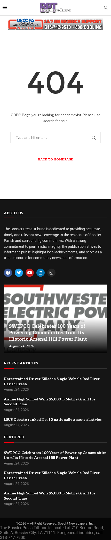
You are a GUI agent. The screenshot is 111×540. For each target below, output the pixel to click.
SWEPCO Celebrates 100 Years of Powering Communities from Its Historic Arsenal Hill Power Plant (48, 333)
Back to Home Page (55, 159)
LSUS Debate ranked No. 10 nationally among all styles (52, 419)
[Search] (105, 8)
